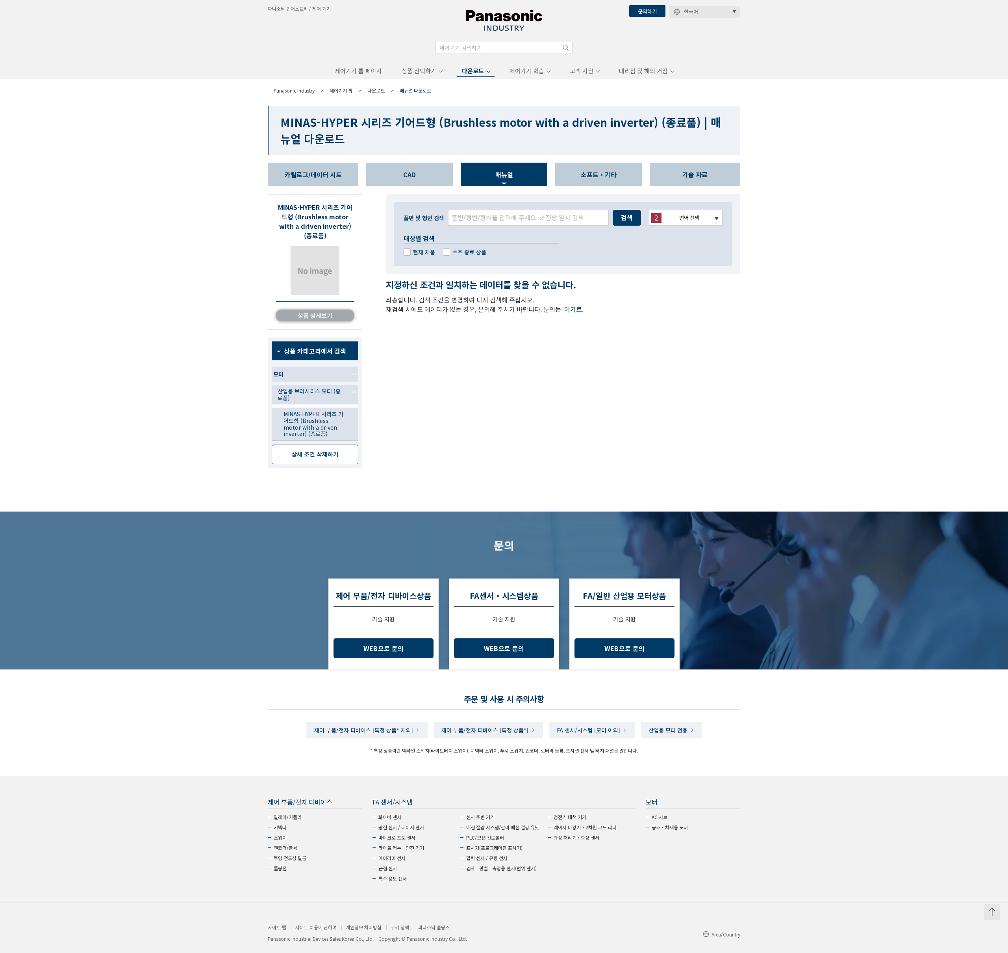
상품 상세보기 (315, 315)
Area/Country (726, 934)
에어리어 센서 (392, 858)
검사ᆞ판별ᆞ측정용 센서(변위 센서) (501, 868)
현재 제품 (424, 252)
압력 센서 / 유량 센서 (487, 858)
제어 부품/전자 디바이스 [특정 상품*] (484, 730)
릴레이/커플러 (288, 817)
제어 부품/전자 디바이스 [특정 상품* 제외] (363, 730)
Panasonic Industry (294, 90)
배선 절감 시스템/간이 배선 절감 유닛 (502, 827)
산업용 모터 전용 (668, 730)
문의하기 (647, 11)
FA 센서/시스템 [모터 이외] (588, 730)
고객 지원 (581, 71)
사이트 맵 (277, 927)
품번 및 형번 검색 (424, 218)
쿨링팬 (280, 868)
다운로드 (473, 71)
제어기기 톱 (341, 90)
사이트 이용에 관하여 (316, 927)
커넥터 (280, 827)
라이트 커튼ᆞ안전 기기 (401, 847)
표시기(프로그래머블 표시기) (494, 847)
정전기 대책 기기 (570, 817)
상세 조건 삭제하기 (315, 454)
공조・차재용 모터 (670, 827)
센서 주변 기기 (480, 817)
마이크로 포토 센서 (396, 837)
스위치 (280, 837)
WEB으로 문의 (383, 648)
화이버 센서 (389, 817)
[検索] (566, 47)
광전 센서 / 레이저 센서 (401, 827)
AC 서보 (659, 817)
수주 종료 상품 (469, 252)
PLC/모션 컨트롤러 (485, 837)
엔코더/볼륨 (285, 847)
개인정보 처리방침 (364, 927)
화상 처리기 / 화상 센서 (576, 837)
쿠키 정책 (400, 927)
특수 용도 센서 (392, 878)
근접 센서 (387, 868)
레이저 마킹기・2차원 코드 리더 (585, 827)
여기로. (574, 309)
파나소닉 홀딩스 (434, 927)
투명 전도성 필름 (290, 858)
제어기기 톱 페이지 (358, 71)
